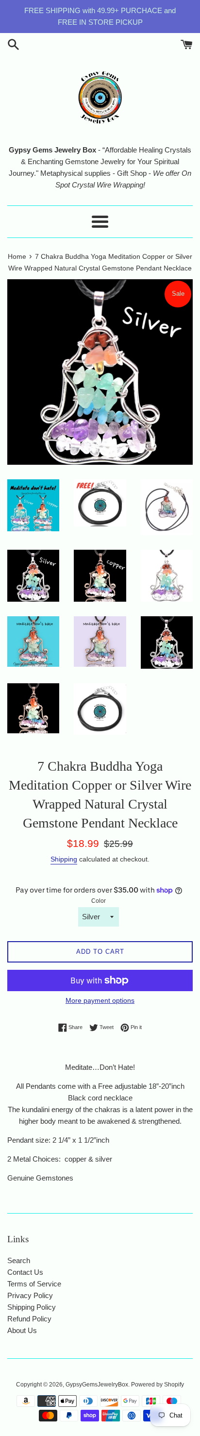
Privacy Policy (30, 1295)
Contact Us (25, 1272)
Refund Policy (29, 1319)
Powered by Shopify (157, 1384)
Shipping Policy (31, 1307)
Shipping (63, 859)
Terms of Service (34, 1284)
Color (98, 900)
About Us (22, 1330)
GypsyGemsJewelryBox (97, 1384)
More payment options (100, 1000)
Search (18, 1260)
